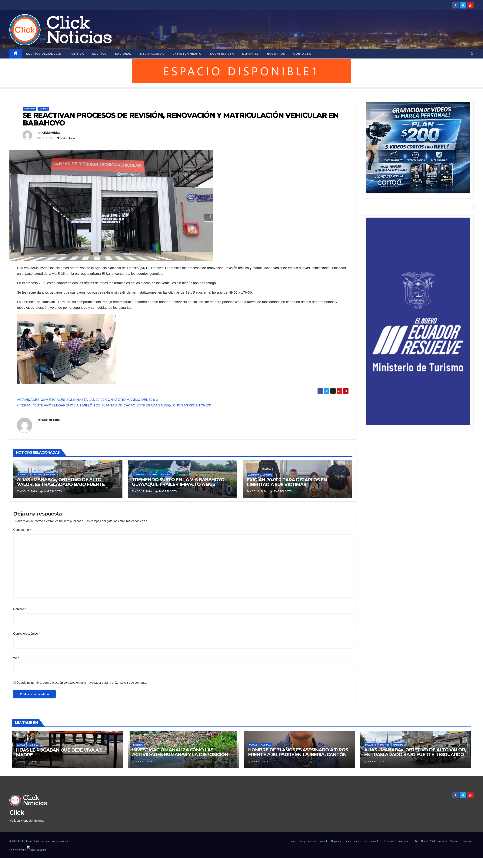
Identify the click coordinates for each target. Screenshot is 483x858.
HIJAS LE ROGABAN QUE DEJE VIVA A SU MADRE (61, 752)
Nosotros (276, 53)
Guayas (21, 745)
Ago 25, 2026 (28, 491)
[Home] (15, 53)
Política (76, 53)
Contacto (302, 53)
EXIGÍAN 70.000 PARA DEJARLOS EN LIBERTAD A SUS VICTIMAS (287, 482)
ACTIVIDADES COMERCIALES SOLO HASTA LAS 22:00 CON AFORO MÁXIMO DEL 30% (86, 400)
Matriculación (68, 138)
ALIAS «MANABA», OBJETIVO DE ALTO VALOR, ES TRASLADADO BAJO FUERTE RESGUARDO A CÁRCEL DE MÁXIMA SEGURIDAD (61, 486)
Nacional (123, 53)
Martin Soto (53, 491)
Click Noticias (51, 132)
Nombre (19, 609)
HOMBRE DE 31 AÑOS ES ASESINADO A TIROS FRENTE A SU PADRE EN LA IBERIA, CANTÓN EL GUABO (298, 754)
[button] (472, 53)
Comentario (22, 529)
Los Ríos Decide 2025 (43, 53)
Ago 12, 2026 (258, 491)
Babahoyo (29, 109)
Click (16, 812)
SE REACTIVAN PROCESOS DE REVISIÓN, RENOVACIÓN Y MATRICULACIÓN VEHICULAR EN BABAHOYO (180, 119)
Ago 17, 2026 (143, 491)
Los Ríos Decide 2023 (423, 841)
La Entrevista (222, 53)
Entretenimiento (187, 53)
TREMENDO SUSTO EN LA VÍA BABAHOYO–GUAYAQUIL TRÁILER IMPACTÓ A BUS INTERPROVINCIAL (179, 484)
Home (292, 841)
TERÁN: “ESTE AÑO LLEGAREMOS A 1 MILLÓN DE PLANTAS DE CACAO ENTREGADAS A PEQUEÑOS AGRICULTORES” (115, 405)
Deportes (250, 53)
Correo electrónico (26, 633)
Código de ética (307, 841)
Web (16, 658)
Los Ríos (99, 53)
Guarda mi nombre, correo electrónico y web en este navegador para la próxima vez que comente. (81, 682)
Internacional (152, 53)
